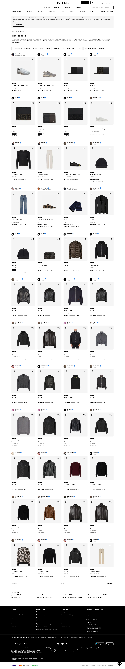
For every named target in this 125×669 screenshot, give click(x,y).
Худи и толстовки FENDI (96, 597)
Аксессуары (51, 11)
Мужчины (57, 7)
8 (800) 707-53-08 (91, 619)
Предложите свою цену (43, 624)
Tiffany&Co (50, 637)
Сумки (92, 11)
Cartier (56, 637)
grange (69, 409)
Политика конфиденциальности (105, 665)
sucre (95, 322)
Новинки (29, 11)
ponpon (43, 54)
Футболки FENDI (67, 595)
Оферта (92, 665)
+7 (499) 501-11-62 (91, 624)
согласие (88, 19)
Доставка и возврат (42, 621)
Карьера (14, 627)
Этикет (13, 624)
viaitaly (69, 233)
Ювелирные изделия (106, 11)
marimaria (44, 188)
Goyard (60, 637)
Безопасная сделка (42, 618)
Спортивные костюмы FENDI (97, 595)
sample (17, 188)
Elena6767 (70, 188)
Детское (67, 7)
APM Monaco (74, 637)
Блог (12, 621)
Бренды (39, 11)
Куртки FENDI (41, 595)
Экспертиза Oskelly (67, 615)
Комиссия (64, 621)
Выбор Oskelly (16, 11)
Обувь (72, 11)
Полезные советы (41, 627)
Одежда (82, 11)
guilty (95, 233)
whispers (70, 496)
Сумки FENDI (15, 597)
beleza (69, 322)
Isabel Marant (67, 637)
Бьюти (63, 11)
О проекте (14, 612)
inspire (95, 279)
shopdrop (70, 279)
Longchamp (89, 637)
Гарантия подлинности (43, 615)
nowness (44, 366)
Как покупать (40, 612)
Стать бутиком (65, 624)
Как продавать (65, 612)
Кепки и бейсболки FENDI (45, 597)
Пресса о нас (15, 618)
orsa (68, 54)
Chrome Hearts (42, 637)
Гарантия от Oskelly (17, 615)
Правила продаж (84, 665)
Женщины (46, 7)
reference (96, 97)
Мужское (14, 31)
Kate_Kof (18, 54)
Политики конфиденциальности (46, 19)
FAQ (87, 615)
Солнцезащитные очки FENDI (72, 597)
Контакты (89, 612)
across (17, 142)
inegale (17, 453)
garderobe (70, 453)
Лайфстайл (77, 7)
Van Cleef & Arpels (32, 637)
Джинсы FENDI (16, 595)
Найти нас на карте (92, 631)
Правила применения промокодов (47, 630)
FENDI (13, 83)
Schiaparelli (82, 637)
